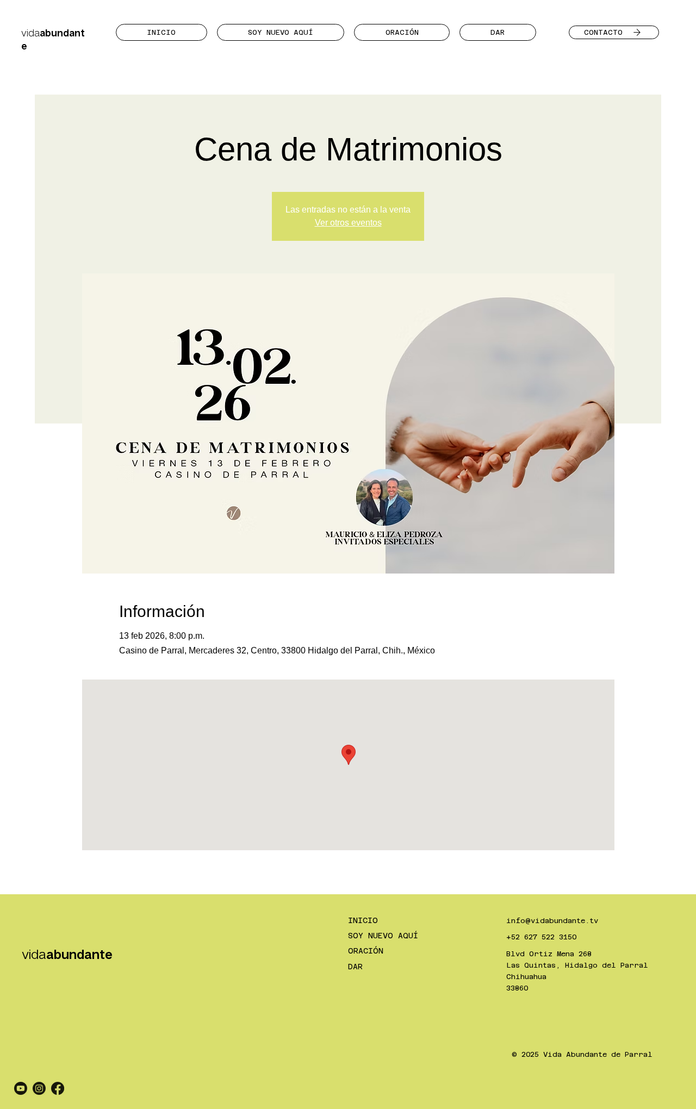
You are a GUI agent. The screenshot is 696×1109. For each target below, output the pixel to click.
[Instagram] (39, 1088)
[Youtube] (20, 1088)
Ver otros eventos (348, 222)
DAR (355, 966)
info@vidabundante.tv (552, 921)
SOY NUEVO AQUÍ (383, 935)
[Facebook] (57, 1088)
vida (67, 954)
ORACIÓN (365, 950)
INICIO (363, 920)
